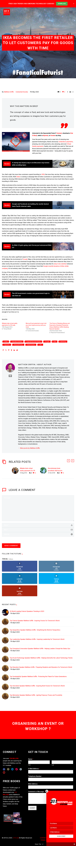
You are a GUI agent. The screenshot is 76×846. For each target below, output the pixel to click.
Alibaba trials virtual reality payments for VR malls (27, 470)
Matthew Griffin (9, 92)
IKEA (43, 174)
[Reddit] (17, 350)
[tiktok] (16, 769)
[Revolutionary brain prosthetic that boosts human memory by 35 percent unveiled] (44, 470)
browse (53, 135)
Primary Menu (71, 12)
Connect (59, 133)
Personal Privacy (18, 344)
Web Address (33, 784)
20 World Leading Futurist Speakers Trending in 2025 (27, 611)
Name (30, 759)
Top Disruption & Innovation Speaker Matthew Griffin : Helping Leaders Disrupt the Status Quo (40, 648)
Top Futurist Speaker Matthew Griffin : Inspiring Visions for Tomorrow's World (35, 621)
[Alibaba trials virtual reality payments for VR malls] (16, 470)
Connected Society (22, 92)
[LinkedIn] (14, 350)
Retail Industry (31, 344)
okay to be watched (60, 264)
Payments (7, 344)
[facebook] (4, 769)
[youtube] (4, 772)
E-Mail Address (34, 768)
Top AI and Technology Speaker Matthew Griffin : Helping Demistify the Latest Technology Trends (41, 658)
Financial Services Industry (34, 341)
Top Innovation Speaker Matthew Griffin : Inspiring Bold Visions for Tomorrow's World (37, 686)
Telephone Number (35, 776)
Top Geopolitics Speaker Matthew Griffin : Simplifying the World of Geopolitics (35, 630)
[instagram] (8, 769)
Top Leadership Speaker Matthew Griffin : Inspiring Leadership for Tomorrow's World (37, 639)
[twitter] (21, 769)
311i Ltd (16, 838)
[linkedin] (12, 769)
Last (53, 765)
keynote (45, 135)
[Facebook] (3, 350)
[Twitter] (6, 350)
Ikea (55, 341)
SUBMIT (32, 808)
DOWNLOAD (62, 3)
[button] (68, 460)
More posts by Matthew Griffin (30, 448)
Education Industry (17, 341)
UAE (40, 344)
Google (25, 259)
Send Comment (11, 546)
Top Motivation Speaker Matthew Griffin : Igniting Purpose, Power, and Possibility (36, 695)
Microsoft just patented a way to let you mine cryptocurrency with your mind (36, 325)
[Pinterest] (8, 350)
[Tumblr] (11, 350)
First (29, 765)
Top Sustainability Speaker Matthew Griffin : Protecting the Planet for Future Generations (38, 676)
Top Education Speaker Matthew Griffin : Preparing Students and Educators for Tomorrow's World (41, 667)
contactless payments (65, 142)
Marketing (63, 341)
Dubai (18, 177)
